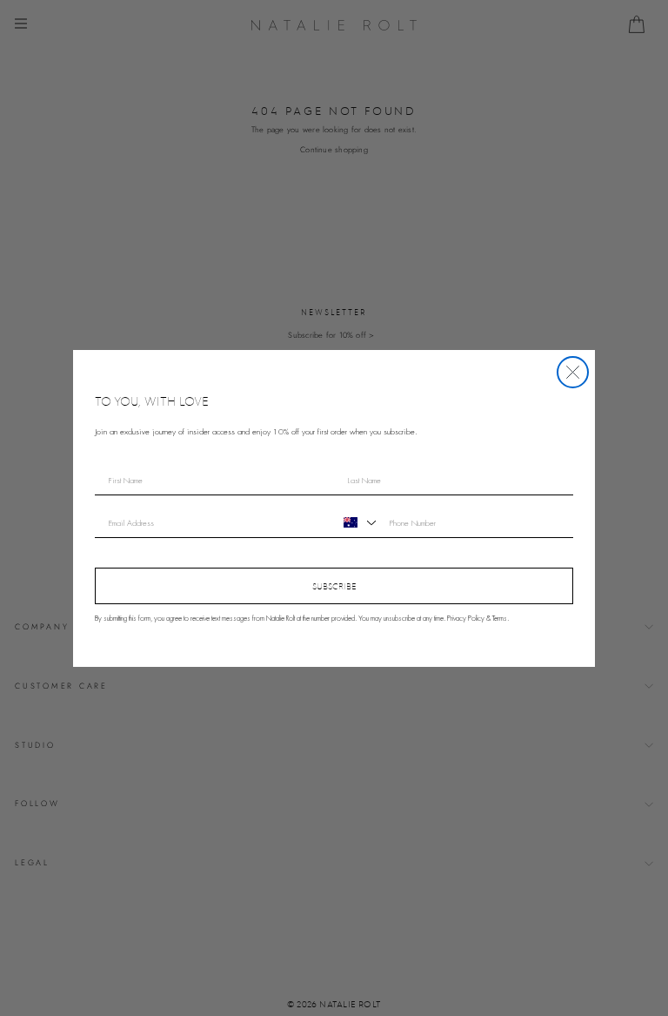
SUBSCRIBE (334, 586)
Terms (499, 618)
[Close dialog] (573, 372)
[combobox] (357, 522)
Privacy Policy (465, 618)
